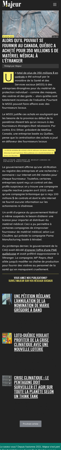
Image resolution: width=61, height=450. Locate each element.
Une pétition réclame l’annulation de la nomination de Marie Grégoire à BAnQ (32, 303)
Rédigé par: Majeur (13, 66)
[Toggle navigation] (55, 4)
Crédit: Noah (55, 36)
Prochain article (30, 423)
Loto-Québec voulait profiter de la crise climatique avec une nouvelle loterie (31, 342)
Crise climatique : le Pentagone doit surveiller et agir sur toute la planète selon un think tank (34, 387)
